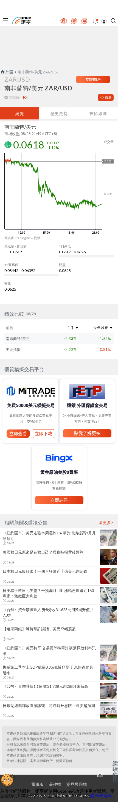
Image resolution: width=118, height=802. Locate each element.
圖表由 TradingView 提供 (22, 238)
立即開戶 (93, 79)
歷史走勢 (59, 113)
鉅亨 (21, 20)
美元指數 (13, 349)
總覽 (19, 113)
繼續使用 (115, 771)
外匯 (9, 72)
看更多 (105, 523)
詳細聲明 (56, 755)
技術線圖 (98, 113)
